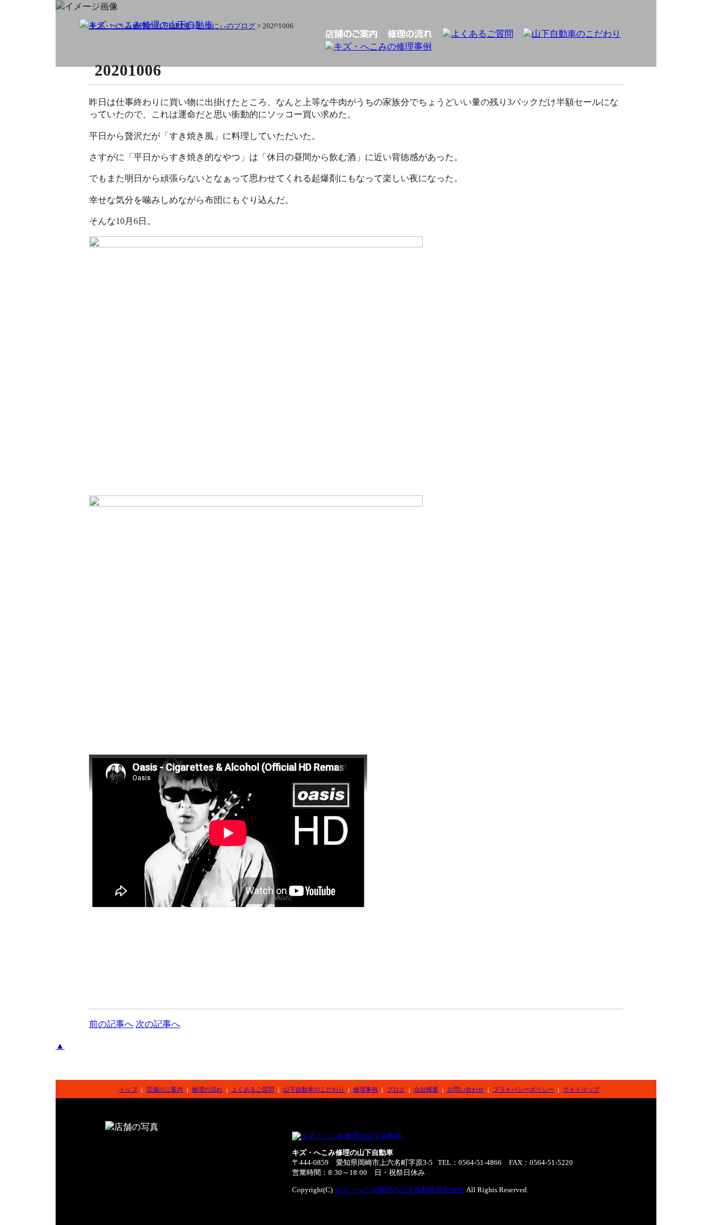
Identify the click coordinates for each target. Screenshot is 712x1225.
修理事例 (365, 1089)
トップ (128, 1089)
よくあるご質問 (252, 1089)
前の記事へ (111, 1024)
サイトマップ (581, 1089)
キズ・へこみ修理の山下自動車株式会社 (399, 1190)
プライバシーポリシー (523, 1089)
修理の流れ (207, 1089)
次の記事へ (158, 1024)
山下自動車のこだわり (313, 1089)
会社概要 (426, 1089)
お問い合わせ (465, 1089)
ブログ (396, 1089)
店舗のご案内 (164, 1089)
